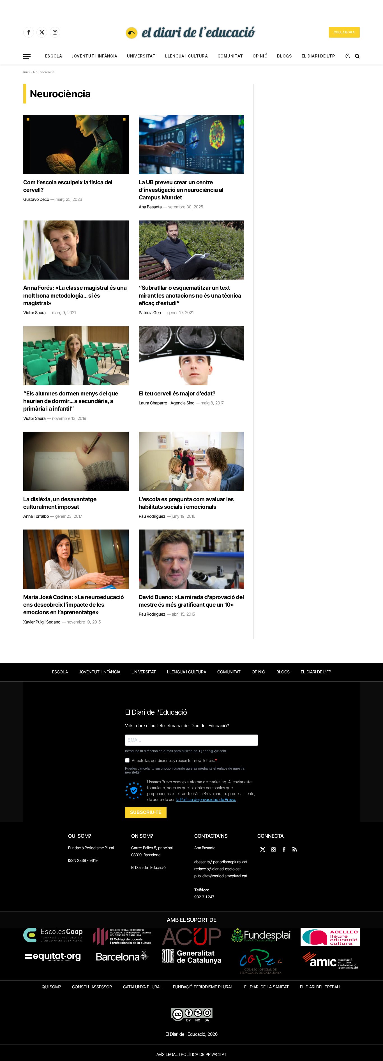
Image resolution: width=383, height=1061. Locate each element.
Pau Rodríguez (152, 516)
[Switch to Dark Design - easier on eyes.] (347, 56)
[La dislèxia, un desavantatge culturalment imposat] (76, 461)
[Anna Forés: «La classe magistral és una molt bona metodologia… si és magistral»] (76, 250)
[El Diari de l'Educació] (191, 32)
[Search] (357, 56)
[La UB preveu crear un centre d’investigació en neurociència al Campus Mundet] (191, 144)
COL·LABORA (344, 32)
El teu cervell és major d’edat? (177, 393)
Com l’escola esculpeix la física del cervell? (67, 186)
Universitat (141, 56)
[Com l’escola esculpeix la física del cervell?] (76, 144)
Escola (53, 56)
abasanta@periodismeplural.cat (220, 861)
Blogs (284, 56)
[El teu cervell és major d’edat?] (191, 356)
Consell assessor (92, 986)
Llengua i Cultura (186, 56)
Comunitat (230, 56)
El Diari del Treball (321, 986)
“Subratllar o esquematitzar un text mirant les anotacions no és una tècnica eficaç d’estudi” (190, 295)
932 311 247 (204, 896)
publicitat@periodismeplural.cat (220, 875)
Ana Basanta (150, 207)
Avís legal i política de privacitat (191, 1054)
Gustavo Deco (36, 199)
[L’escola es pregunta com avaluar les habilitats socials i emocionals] (191, 461)
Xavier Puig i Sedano (41, 622)
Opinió (260, 56)
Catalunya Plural (142, 986)
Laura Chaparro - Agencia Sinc (166, 403)
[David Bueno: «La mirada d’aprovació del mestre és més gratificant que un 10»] (191, 559)
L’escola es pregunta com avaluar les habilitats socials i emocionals (186, 503)
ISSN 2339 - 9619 (83, 860)
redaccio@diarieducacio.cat (217, 868)
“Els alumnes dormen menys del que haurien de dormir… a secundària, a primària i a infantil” (70, 401)
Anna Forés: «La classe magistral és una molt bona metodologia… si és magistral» (75, 295)
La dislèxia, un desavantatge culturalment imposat (59, 503)
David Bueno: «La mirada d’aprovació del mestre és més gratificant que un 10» (191, 601)
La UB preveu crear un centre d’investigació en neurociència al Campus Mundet (181, 190)
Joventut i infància (94, 56)
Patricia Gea (150, 312)
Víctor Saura (34, 312)
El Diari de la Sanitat (266, 986)
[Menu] (27, 56)
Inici (26, 72)
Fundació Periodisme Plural (91, 847)
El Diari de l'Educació (148, 867)
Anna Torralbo (36, 516)
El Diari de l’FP (318, 56)
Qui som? (51, 986)
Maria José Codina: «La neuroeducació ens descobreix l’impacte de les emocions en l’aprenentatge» (73, 605)
